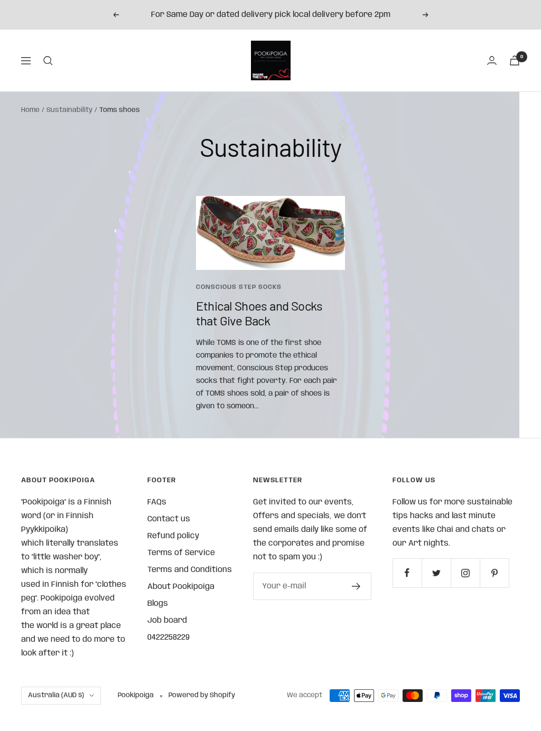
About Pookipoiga (180, 587)
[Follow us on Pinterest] (494, 572)
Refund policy (173, 536)
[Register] (356, 586)
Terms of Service (181, 553)
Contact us (168, 519)
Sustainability (69, 110)
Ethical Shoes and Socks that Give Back (259, 313)
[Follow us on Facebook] (407, 572)
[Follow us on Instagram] (465, 572)
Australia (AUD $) (56, 695)
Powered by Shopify (202, 695)
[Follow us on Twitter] (436, 572)
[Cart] (514, 60)
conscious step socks (239, 287)
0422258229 (168, 637)
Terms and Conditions (189, 570)
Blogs (157, 603)
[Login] (492, 60)
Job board (167, 620)
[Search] (48, 60)
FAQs (156, 502)
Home (30, 110)
